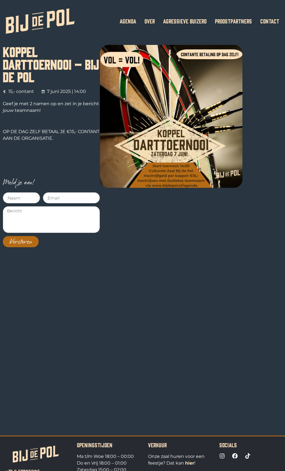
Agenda (128, 21)
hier (189, 463)
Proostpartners (233, 21)
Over (149, 21)
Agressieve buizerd (185, 21)
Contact (269, 21)
